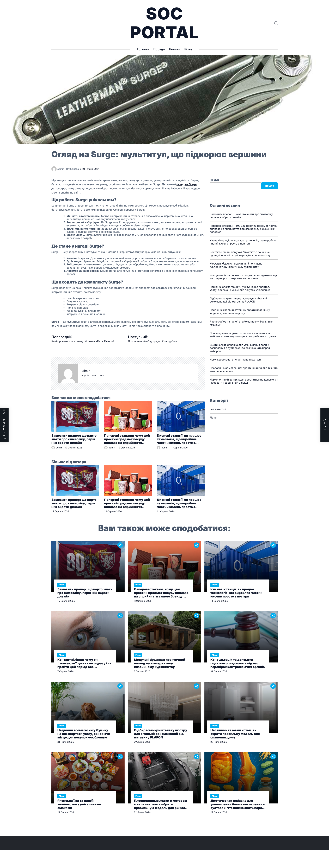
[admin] (68, 373)
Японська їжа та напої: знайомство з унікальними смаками (241, 323)
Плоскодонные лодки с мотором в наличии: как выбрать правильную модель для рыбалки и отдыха (243, 335)
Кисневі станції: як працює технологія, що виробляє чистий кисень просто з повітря (179, 439)
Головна (143, 49)
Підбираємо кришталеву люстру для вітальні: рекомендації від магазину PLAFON (239, 300)
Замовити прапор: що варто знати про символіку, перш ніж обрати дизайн (73, 439)
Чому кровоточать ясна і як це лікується (235, 359)
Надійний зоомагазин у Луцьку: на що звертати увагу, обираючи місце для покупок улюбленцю (240, 288)
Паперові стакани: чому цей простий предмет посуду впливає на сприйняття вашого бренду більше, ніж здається (127, 439)
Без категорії (218, 409)
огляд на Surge (186, 184)
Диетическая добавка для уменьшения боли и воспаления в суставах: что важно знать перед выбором (240, 348)
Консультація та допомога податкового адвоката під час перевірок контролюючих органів (243, 277)
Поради (159, 49)
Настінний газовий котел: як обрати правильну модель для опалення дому (240, 311)
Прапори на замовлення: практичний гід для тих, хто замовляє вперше (244, 369)
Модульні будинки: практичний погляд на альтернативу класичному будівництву (236, 265)
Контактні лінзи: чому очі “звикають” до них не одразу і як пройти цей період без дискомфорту (240, 253)
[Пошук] (276, 23)
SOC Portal (164, 23)
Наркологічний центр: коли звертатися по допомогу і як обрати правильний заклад (244, 381)
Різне (188, 49)
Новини (174, 49)
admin (86, 370)
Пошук (214, 179)
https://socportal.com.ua (92, 375)
